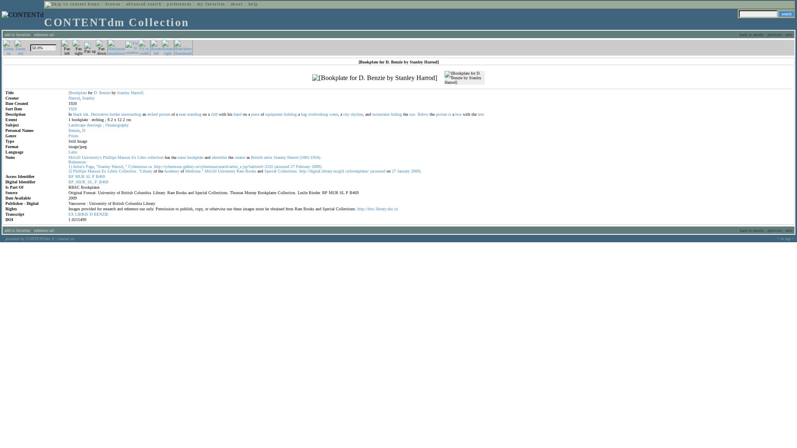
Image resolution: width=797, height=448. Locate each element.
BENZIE (101, 214)
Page (90, 166)
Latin (72, 152)
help (253, 4)
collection (155, 157)
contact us (66, 238)
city (346, 114)
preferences (179, 4)
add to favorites (17, 34)
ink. (86, 114)
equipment (274, 114)
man (182, 114)
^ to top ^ (785, 238)
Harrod (74, 98)
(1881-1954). (310, 157)
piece (255, 114)
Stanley (123, 92)
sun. (412, 114)
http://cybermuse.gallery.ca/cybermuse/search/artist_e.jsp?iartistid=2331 (213, 166)
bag (304, 114)
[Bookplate (77, 92)
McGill (74, 157)
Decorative (99, 114)
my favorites (211, 4)
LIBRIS (81, 214)
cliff (214, 114)
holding (290, 114)
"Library (145, 171)
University (226, 171)
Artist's (79, 166)
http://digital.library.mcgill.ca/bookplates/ (334, 171)
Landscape (77, 125)
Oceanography (117, 125)
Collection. (128, 171)
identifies (219, 157)
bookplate (195, 157)
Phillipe (109, 157)
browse (113, 4)
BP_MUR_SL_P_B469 (88, 182)
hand (238, 114)
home (94, 4)
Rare (240, 171)
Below (423, 114)
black (77, 114)
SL (88, 176)
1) (70, 166)
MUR (80, 176)
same (182, 157)
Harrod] (137, 92)
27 (293, 166)
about (237, 4)
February (303, 166)
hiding (396, 114)
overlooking (318, 114)
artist (268, 157)
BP (71, 176)
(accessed (281, 166)
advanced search (143, 4)
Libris (112, 171)
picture (164, 114)
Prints (73, 136)
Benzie (104, 92)
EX (71, 214)
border (115, 114)
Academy (171, 171)
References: (77, 162)
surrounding (131, 114)
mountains (381, 114)
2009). (317, 166)
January (403, 171)
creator (240, 157)
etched (152, 114)
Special (270, 171)
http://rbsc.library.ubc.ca (377, 209)
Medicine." (194, 171)
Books (250, 171)
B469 (100, 176)
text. (481, 114)
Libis (141, 157)
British (257, 157)
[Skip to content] (65, 4)
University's (92, 157)
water (333, 114)
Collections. (288, 171)
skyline (357, 114)
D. (96, 92)
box (458, 114)
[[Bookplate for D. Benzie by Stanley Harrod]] (374, 78)
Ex (134, 157)
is (449, 114)
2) (70, 171)
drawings (94, 125)
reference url (44, 34)
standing (194, 114)
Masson (123, 157)
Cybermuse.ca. (140, 166)
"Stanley (103, 166)
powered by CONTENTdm (29, 238)
